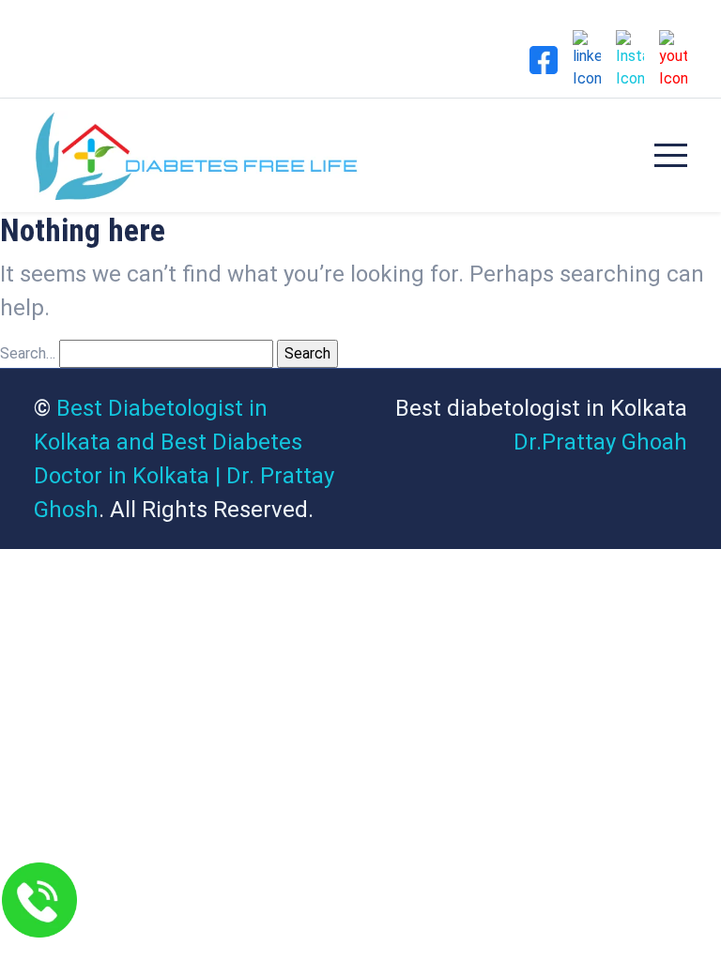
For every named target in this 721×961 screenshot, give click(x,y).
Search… (27, 353)
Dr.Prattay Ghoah (600, 442)
